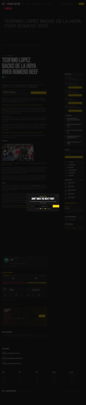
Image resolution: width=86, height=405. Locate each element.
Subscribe (56, 206)
